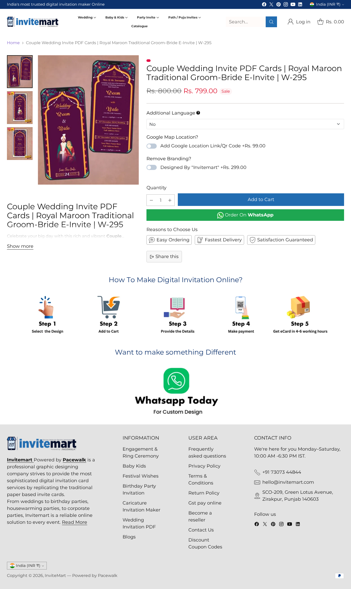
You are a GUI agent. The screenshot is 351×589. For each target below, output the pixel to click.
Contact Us (201, 530)
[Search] (271, 21)
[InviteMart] (32, 22)
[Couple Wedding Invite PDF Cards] (88, 120)
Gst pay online (204, 503)
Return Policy (203, 493)
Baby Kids (134, 466)
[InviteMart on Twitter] (271, 5)
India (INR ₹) (328, 4)
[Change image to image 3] (20, 143)
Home (13, 42)
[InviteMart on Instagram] (285, 5)
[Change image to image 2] (20, 107)
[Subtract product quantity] (151, 200)
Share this (167, 256)
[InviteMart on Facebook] (264, 5)
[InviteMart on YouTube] (292, 5)
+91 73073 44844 (281, 472)
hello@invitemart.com (288, 482)
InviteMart (55, 575)
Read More (74, 522)
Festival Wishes (141, 476)
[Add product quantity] (169, 200)
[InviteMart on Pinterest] (278, 5)
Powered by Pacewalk (94, 575)
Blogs (129, 537)
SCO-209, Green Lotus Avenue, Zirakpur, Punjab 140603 (297, 495)
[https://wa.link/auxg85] (175, 392)
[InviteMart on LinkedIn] (300, 5)
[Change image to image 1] (20, 71)
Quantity (156, 188)
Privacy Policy (204, 466)
